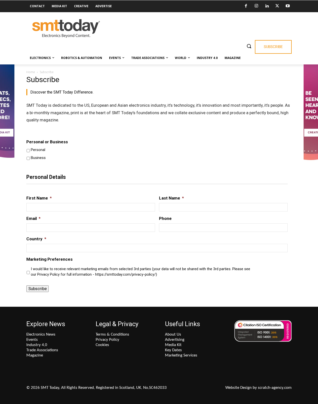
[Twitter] (277, 6)
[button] (249, 46)
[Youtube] (288, 6)
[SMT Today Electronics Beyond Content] (66, 28)
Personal (38, 150)
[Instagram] (256, 6)
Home (30, 72)
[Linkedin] (267, 6)
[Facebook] (246, 6)
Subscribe (37, 288)
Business (38, 157)
